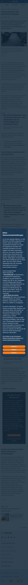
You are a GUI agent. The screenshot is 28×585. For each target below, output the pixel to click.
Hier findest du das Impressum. (12, 336)
